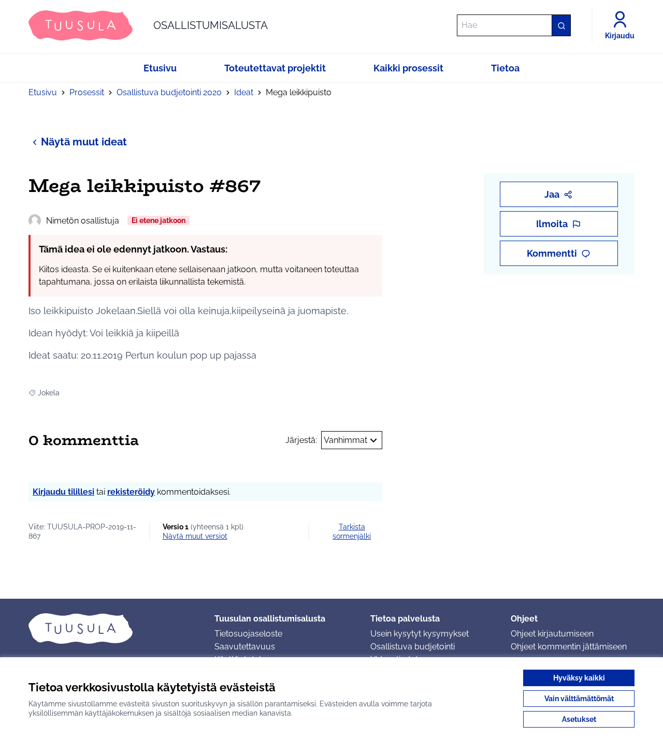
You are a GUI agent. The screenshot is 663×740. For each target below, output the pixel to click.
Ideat (243, 92)
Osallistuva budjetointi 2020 (169, 92)
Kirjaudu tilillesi (63, 492)
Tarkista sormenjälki (352, 531)
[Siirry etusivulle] (113, 628)
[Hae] (561, 25)
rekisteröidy (131, 492)
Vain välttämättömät (579, 698)
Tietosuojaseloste (248, 634)
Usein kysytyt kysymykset (419, 634)
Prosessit (86, 92)
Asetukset (579, 719)
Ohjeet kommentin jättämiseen (569, 647)
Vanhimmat (345, 440)
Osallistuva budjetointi (412, 647)
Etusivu (42, 92)
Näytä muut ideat (84, 142)
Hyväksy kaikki (579, 678)
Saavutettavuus (244, 647)
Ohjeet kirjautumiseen (552, 634)
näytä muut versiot (195, 536)
